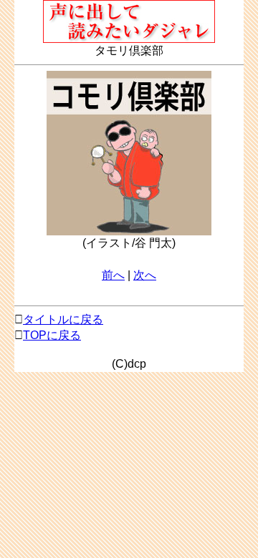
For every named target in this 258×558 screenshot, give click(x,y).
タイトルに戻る (63, 319)
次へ (144, 275)
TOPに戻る (52, 335)
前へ (113, 275)
